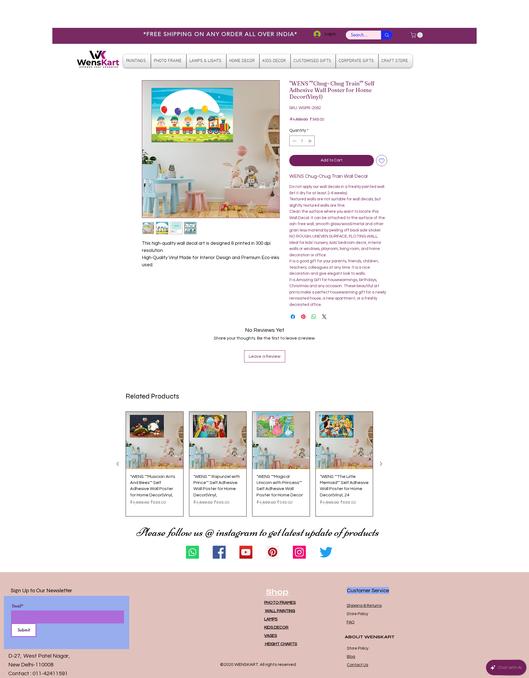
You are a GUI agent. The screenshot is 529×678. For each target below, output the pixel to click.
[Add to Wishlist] (381, 160)
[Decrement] (294, 141)
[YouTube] (245, 552)
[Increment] (310, 141)
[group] (249, 464)
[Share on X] (324, 316)
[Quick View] (154, 440)
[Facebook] (219, 552)
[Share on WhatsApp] (314, 316)
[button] (417, 35)
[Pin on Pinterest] (303, 316)
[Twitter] (326, 552)
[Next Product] (381, 464)
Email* (17, 606)
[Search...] (387, 35)
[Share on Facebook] (293, 316)
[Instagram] (299, 552)
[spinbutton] (302, 141)
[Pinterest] (272, 552)
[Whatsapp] (192, 552)
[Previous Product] (117, 464)
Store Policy (357, 614)
